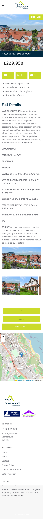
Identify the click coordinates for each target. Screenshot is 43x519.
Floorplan (21, 319)
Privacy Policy (17, 496)
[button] (3, 5)
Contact (5, 461)
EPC (21, 311)
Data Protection (9, 474)
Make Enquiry (21, 326)
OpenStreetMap (29, 380)
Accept (22, 502)
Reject (21, 508)
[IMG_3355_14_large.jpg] (21, 258)
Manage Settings (21, 514)
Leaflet (19, 380)
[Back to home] (21, 5)
